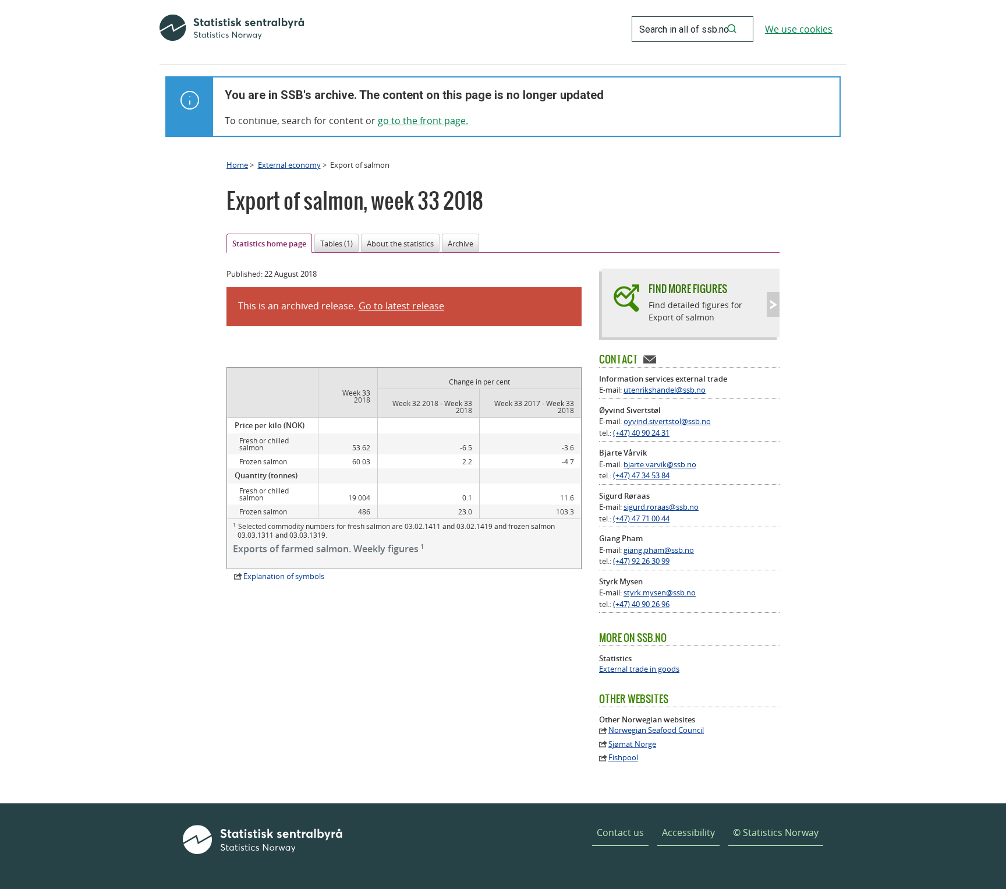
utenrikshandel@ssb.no (665, 389)
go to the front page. (423, 120)
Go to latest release (401, 305)
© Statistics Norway (776, 832)
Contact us (620, 832)
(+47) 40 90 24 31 (641, 433)
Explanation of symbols (283, 576)
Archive (460, 243)
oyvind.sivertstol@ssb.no (667, 421)
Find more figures (688, 288)
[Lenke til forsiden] (232, 29)
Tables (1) (336, 243)
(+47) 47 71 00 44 (641, 518)
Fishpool (623, 758)
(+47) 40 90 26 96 (641, 604)
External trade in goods (639, 669)
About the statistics (400, 243)
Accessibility (688, 832)
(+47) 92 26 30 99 (641, 561)
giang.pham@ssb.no (659, 550)
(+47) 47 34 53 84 (641, 475)
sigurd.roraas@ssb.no (661, 507)
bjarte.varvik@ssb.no (660, 464)
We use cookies (799, 29)
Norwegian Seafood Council (656, 730)
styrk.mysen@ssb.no (660, 592)
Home (237, 165)
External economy (289, 165)
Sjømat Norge (632, 744)
